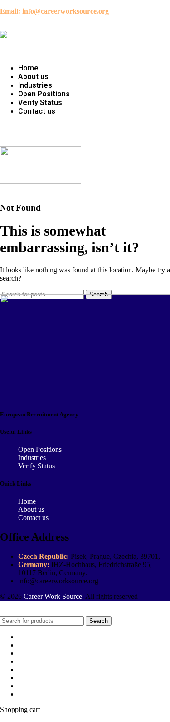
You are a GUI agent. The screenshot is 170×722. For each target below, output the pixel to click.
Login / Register (41, 694)
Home (27, 501)
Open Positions (40, 449)
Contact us (33, 517)
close (7, 718)
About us (31, 509)
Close (8, 612)
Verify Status (36, 466)
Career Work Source (53, 596)
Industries (32, 457)
